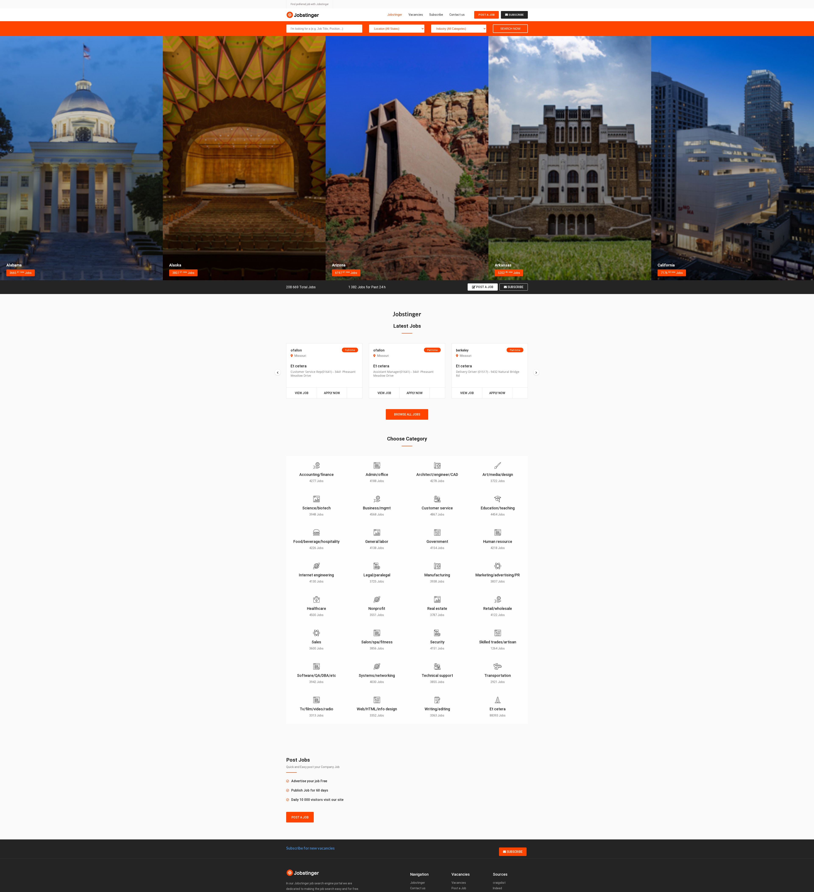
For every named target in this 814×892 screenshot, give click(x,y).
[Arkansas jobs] (81, 158)
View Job (301, 393)
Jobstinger (394, 14)
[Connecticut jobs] (569, 158)
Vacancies (415, 14)
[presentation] (10, 150)
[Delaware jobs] (732, 158)
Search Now (510, 28)
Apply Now (332, 393)
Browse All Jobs (407, 414)
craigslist (499, 882)
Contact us (457, 14)
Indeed (497, 888)
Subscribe (436, 14)
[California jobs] (244, 158)
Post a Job (486, 14)
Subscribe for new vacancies (310, 848)
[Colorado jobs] (407, 158)
